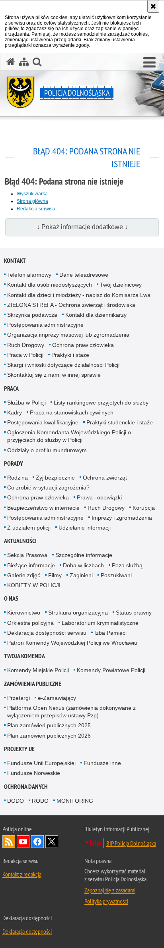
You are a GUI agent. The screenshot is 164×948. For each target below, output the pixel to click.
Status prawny (134, 612)
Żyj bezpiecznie (55, 477)
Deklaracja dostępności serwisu (46, 633)
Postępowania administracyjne (45, 325)
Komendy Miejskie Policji (38, 670)
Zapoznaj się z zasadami (109, 890)
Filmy (55, 575)
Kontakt (15, 260)
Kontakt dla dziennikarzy (96, 315)
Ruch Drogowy (25, 345)
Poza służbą (127, 565)
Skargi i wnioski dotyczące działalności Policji (63, 365)
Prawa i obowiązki (99, 497)
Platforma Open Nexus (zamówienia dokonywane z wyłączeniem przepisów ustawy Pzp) (71, 712)
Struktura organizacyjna (78, 612)
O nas (11, 598)
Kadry (14, 412)
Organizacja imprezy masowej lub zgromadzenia (68, 334)
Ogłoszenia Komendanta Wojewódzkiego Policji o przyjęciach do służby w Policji (69, 436)
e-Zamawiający (57, 698)
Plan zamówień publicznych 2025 (49, 725)
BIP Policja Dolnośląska (131, 843)
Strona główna (32, 201)
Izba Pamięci (110, 633)
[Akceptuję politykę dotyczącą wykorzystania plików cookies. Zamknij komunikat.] (153, 6)
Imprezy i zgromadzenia (122, 517)
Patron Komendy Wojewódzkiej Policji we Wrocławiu (72, 643)
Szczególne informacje (83, 555)
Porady (13, 463)
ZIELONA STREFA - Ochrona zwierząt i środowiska (71, 305)
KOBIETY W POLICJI (34, 585)
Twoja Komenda (24, 656)
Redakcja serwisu (36, 209)
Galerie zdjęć (23, 575)
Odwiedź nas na (23, 841)
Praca (11, 388)
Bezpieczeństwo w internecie (43, 508)
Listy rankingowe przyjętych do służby (101, 402)
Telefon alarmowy (29, 275)
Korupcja (144, 508)
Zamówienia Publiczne (32, 684)
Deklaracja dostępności (27, 931)
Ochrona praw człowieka (83, 345)
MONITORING (75, 801)
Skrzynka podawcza (32, 315)
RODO (40, 801)
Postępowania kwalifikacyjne (42, 422)
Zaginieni (81, 575)
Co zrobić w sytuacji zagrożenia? (48, 487)
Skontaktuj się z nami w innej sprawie (54, 375)
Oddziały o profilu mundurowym (47, 450)
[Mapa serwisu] (24, 62)
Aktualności (20, 541)
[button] (37, 62)
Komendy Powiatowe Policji (111, 670)
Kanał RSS (8, 841)
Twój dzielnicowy (121, 284)
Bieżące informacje (31, 565)
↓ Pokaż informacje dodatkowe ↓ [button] (82, 227)
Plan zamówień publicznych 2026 (49, 735)
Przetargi (18, 698)
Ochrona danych (26, 786)
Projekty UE (19, 749)
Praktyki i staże (70, 355)
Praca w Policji (25, 355)
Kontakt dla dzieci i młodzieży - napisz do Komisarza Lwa (78, 295)
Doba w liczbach (83, 565)
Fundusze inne (102, 763)
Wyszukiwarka (32, 194)
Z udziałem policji (29, 527)
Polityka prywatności (106, 901)
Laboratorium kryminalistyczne (100, 623)
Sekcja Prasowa (27, 555)
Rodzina (17, 477)
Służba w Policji (26, 402)
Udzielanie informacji (85, 527)
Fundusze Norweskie (33, 773)
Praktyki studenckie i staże (119, 422)
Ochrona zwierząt (105, 477)
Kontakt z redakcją (21, 874)
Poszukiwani (116, 575)
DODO (15, 801)
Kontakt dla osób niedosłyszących (49, 284)
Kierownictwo (23, 612)
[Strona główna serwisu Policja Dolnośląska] (10, 62)
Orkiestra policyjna (30, 623)
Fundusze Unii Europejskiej (41, 763)
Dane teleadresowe (83, 275)
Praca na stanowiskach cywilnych (71, 412)
